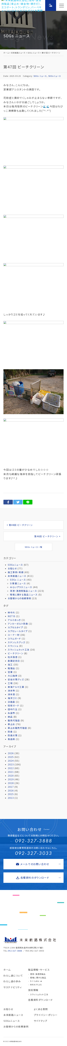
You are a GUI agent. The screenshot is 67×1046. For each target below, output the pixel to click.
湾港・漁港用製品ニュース (23, 590)
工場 (10, 683)
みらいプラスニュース (21, 587)
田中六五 (12, 709)
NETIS (11, 616)
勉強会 (11, 668)
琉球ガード (13, 705)
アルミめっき (14, 619)
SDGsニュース (54, 76)
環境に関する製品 (38, 977)
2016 (11, 790)
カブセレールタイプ (18, 631)
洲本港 (11, 694)
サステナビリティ (12, 987)
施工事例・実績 (16, 572)
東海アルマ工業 (16, 686)
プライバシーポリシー (46, 1014)
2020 (11, 775)
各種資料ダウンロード (40, 999)
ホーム (7, 969)
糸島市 (11, 713)
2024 (11, 760)
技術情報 (33, 990)
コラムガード (14, 638)
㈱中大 (11, 612)
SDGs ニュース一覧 (33, 547)
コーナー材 (13, 634)
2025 (11, 757)
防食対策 (12, 735)
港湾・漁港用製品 (38, 974)
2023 (11, 764)
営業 (10, 672)
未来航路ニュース (17, 575)
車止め (11, 724)
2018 (11, 783)
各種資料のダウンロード (34, 877)
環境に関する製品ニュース (24, 594)
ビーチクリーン (15, 653)
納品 (10, 716)
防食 (10, 731)
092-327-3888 (33, 840)
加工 (10, 664)
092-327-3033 (33, 853)
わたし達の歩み (12, 981)
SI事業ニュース (18, 583)
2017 (11, 786)
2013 (11, 797)
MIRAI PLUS (36, 984)
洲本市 (11, 690)
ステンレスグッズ (16, 642)
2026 (11, 753)
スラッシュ (13, 645)
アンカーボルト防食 (18, 623)
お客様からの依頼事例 (19, 598)
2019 (11, 779)
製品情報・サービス (39, 969)
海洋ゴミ (12, 698)
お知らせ (12, 568)
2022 (11, 768)
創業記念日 (14, 660)
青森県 (11, 739)
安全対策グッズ (16, 679)
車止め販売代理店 (17, 727)
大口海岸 (12, 675)
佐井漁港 (12, 657)
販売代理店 (14, 720)
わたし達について (13, 975)
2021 (11, 771)
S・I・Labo (35, 981)
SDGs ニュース (40, 76)
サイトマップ (40, 1020)
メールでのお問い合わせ (34, 864)
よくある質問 (41, 1009)
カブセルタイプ (15, 627)
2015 (11, 794)
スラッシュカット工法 (18, 649)
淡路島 (11, 701)
